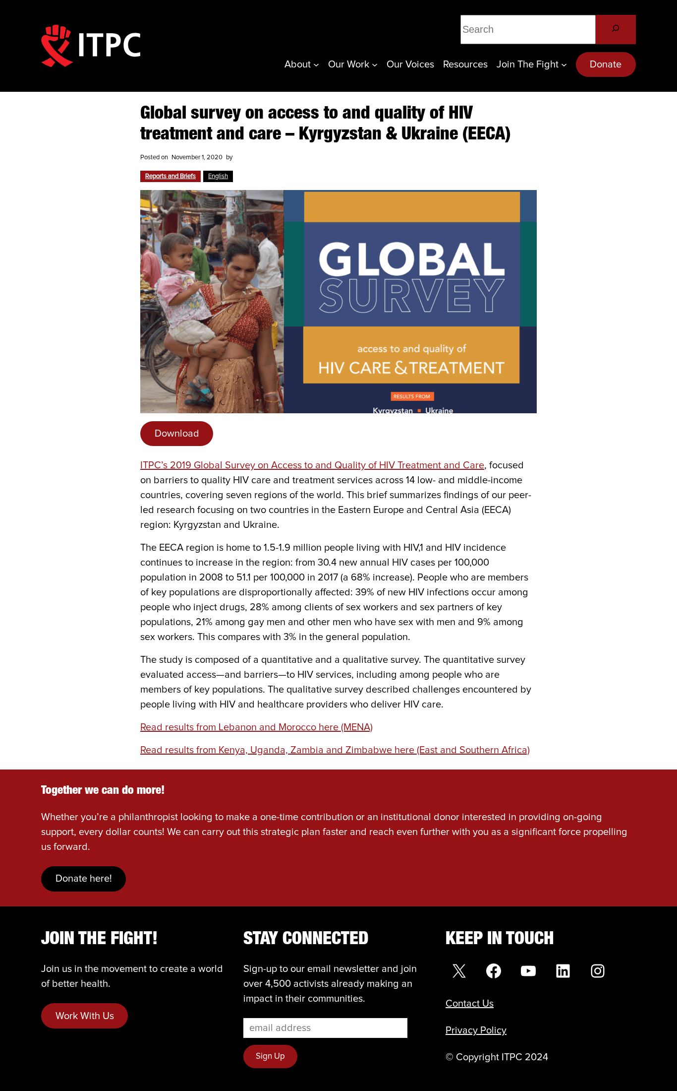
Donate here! (84, 879)
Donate (605, 64)
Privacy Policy (476, 1030)
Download (177, 434)
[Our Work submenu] (375, 64)
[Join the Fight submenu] (564, 64)
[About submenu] (316, 64)
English (218, 176)
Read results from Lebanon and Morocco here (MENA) (256, 727)
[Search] (616, 29)
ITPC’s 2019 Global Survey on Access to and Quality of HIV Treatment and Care (312, 465)
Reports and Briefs (170, 176)
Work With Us (85, 1016)
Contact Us (470, 1004)
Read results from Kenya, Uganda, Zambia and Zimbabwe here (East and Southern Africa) (335, 750)
